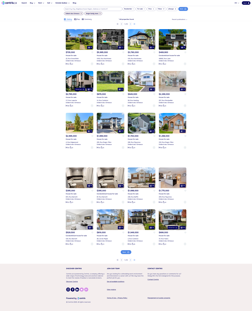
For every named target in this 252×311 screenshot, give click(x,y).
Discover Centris (74, 268)
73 (122, 47)
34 (122, 89)
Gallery (69, 19)
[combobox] (93, 9)
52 (122, 131)
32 (153, 227)
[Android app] (86, 290)
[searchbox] (92, 9)
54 (184, 186)
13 (91, 186)
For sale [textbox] (140, 9)
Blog (74, 3)
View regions (111, 290)
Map (78, 19)
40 (184, 131)
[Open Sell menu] (51, 3)
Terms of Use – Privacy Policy (117, 298)
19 (91, 47)
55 (153, 47)
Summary (88, 19)
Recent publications (178, 19)
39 (153, 186)
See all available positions (115, 282)
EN (236, 3)
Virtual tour (79, 89)
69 (184, 89)
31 (184, 47)
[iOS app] (82, 290)
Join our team (113, 268)
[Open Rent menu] (43, 3)
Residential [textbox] (128, 9)
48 (91, 89)
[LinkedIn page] (77, 290)
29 (122, 227)
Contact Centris (155, 268)
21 (153, 89)
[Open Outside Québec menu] (69, 3)
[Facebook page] (73, 290)
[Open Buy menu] (34, 3)
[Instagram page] (68, 290)
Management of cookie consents (159, 298)
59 (91, 131)
